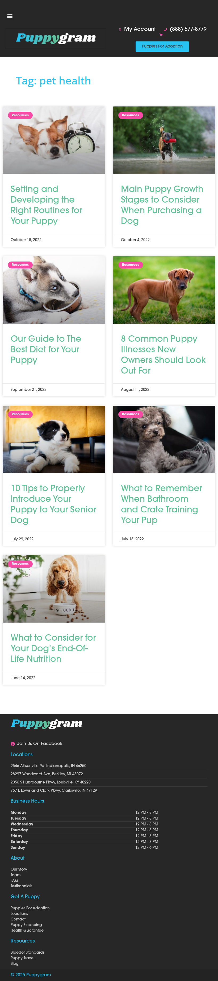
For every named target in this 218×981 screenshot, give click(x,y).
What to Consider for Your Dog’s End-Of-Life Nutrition (53, 649)
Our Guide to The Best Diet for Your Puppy (46, 350)
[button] (9, 15)
